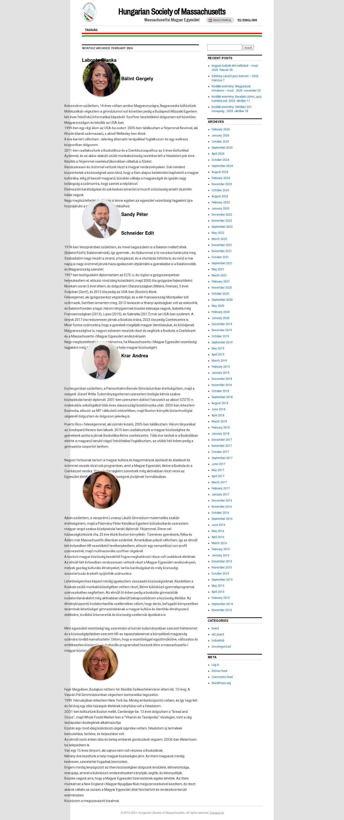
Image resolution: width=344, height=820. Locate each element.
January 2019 (220, 372)
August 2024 (220, 172)
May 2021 (218, 269)
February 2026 (221, 129)
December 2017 (222, 439)
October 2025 (220, 141)
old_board (218, 634)
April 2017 (218, 476)
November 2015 (222, 567)
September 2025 (222, 147)
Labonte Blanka (99, 59)
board (215, 628)
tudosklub (218, 640)
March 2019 (219, 360)
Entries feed (219, 671)
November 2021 (222, 251)
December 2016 (222, 500)
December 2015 (222, 561)
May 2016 (218, 531)
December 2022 (222, 214)
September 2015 (222, 579)
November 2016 (222, 506)
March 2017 (219, 482)
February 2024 (221, 178)
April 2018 (218, 415)
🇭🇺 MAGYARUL (220, 20)
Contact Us (217, 812)
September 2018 (222, 397)
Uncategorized (221, 646)
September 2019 (222, 342)
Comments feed (222, 677)
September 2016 (222, 518)
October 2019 (220, 336)
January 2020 (220, 318)
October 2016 (220, 512)
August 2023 (220, 196)
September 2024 (222, 166)
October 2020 (220, 293)
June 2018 (218, 409)
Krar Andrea (134, 355)
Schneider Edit (137, 232)
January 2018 (220, 433)
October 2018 (220, 391)
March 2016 (219, 543)
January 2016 (220, 555)
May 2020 (218, 306)
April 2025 (218, 153)
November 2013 (222, 610)
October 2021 (220, 257)
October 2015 (220, 573)
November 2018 (222, 385)
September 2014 (222, 604)
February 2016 (221, 549)
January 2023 (220, 208)
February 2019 (221, 366)
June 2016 (218, 525)
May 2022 (218, 232)
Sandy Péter (134, 214)
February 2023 (221, 202)
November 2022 (222, 220)
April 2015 (218, 591)
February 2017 (221, 488)
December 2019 (222, 324)
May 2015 (218, 585)
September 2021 (222, 263)
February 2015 (221, 598)
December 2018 (222, 379)
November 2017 (222, 445)
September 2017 (222, 458)
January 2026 (220, 135)
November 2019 (222, 330)
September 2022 (222, 226)
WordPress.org (221, 683)
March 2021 (219, 275)
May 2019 (218, 348)
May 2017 (218, 470)
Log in (215, 664)
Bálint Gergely (137, 78)
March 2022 (219, 239)
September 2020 (222, 299)
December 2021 (222, 245)
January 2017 (220, 494)
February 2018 (221, 427)
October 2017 (220, 452)
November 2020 (222, 287)
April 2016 (218, 537)
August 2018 (220, 403)
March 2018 (219, 421)
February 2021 (221, 281)
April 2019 (218, 354)
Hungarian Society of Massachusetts (172, 11)
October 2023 (220, 190)
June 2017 (218, 464)
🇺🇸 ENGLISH (247, 20)
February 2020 (221, 312)
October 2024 (220, 159)
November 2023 (222, 184)
